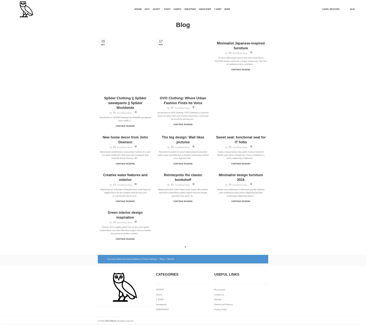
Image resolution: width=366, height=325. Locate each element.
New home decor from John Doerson (125, 139)
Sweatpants (161, 304)
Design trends (183, 131)
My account (219, 289)
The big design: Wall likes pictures (183, 139)
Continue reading (125, 126)
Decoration (125, 169)
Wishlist (217, 299)
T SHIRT (160, 299)
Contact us (219, 294)
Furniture (241, 37)
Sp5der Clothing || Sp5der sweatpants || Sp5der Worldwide (125, 103)
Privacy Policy (220, 309)
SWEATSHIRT (162, 309)
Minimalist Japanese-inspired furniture (241, 45)
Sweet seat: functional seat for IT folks (241, 139)
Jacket (159, 294)
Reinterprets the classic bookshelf (183, 177)
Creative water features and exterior (125, 177)
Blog (125, 92)
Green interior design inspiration (125, 215)
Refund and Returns (223, 304)
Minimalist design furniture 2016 (241, 177)
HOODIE (160, 289)
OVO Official (110, 321)
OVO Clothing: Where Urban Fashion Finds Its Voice (183, 100)
